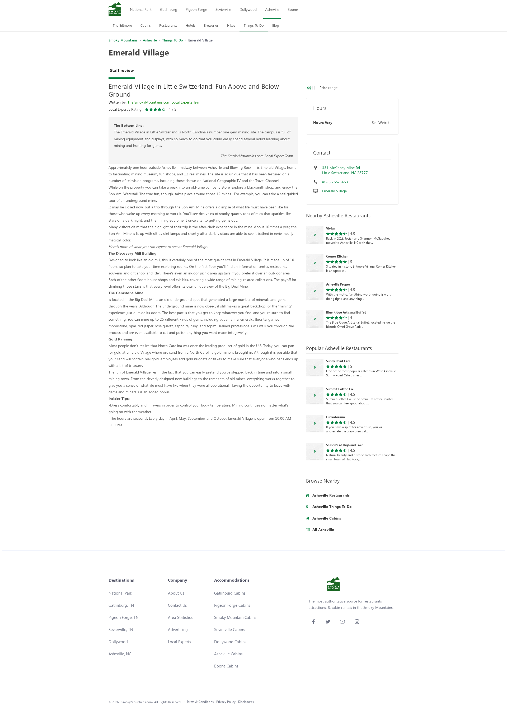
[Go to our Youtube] (342, 621)
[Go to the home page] (115, 9)
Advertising (178, 629)
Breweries (211, 25)
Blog (275, 25)
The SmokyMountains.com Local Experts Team (164, 102)
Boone (293, 9)
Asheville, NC (120, 653)
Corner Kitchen (337, 256)
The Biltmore (122, 25)
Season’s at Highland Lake (344, 445)
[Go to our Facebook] (313, 621)
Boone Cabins (226, 666)
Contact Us (177, 605)
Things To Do (254, 25)
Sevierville (223, 9)
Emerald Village (334, 190)
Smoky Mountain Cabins (235, 617)
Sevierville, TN (121, 629)
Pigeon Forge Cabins (232, 605)
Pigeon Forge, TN (124, 617)
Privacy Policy (226, 702)
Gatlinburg (168, 9)
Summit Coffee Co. (340, 389)
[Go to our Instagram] (357, 621)
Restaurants (168, 25)
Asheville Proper (338, 284)
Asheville (272, 9)
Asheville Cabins (228, 653)
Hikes (231, 25)
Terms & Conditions (200, 702)
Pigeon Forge (196, 9)
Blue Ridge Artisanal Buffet (346, 312)
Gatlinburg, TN (121, 605)
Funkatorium (335, 417)
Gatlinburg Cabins (229, 593)
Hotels (190, 25)
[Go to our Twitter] (327, 621)
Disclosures (246, 702)
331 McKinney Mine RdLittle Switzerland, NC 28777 (345, 170)
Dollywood (248, 9)
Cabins (145, 25)
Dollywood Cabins (230, 641)
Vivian (330, 228)
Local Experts (179, 641)
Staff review (122, 70)
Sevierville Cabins (229, 629)
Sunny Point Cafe (338, 361)
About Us (176, 593)
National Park (141, 9)
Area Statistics (180, 617)
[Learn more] (314, 235)
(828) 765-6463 (335, 181)
